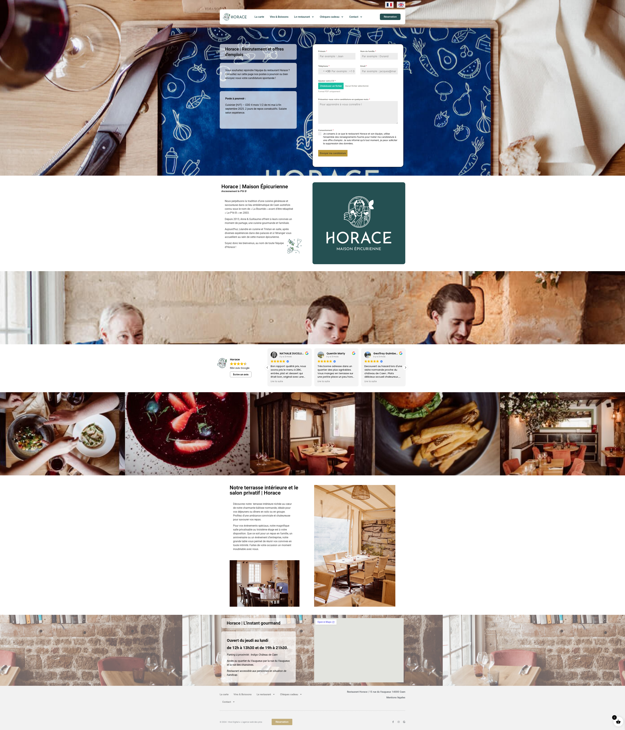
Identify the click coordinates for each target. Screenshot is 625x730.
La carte (259, 16)
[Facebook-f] (393, 722)
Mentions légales (395, 697)
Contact (353, 16)
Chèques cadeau (329, 16)
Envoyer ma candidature (333, 153)
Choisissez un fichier (331, 85)
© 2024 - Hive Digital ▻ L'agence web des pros (241, 722)
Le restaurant (302, 16)
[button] (405, 367)
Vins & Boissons (279, 16)
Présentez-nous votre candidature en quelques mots (344, 99)
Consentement (326, 130)
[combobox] (324, 71)
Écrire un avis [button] (241, 374)
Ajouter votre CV (327, 81)
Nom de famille (368, 51)
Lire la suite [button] (277, 381)
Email (363, 66)
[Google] (404, 722)
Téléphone (324, 66)
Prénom (322, 51)
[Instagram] (398, 722)
